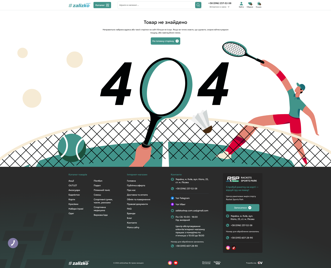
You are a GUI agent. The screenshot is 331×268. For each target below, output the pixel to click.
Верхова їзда (101, 215)
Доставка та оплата (137, 194)
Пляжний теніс (102, 190)
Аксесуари (74, 190)
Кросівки (73, 204)
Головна (131, 180)
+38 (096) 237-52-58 (219, 3)
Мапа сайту (133, 227)
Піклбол (98, 180)
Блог (129, 218)
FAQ (129, 208)
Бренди (131, 213)
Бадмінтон (74, 194)
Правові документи (137, 204)
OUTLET (73, 185)
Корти (72, 199)
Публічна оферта (136, 185)
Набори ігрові (76, 208)
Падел (97, 185)
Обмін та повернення (138, 199)
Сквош (97, 194)
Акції (71, 180)
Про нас (131, 190)
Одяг (71, 213)
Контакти (132, 222)
